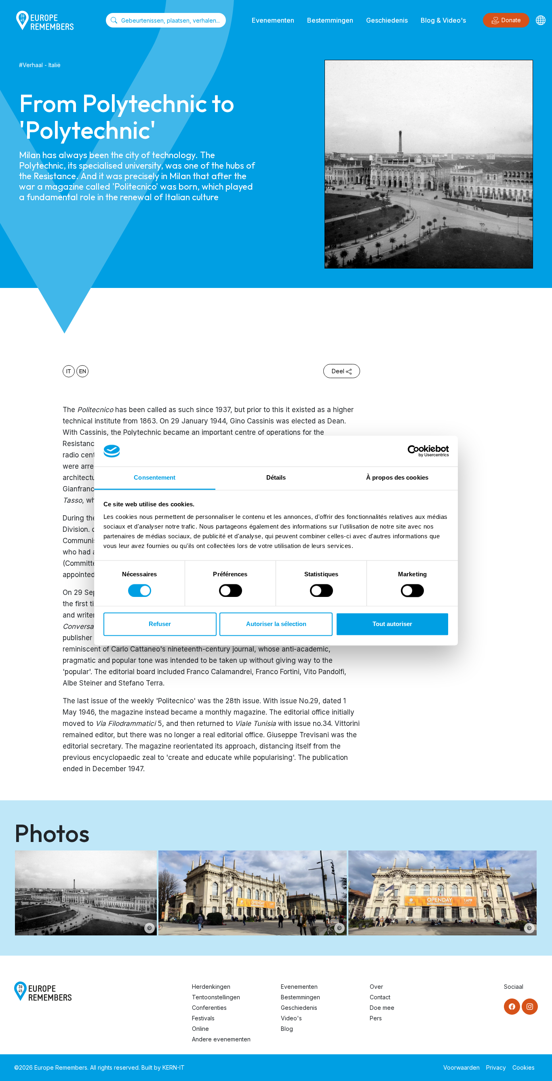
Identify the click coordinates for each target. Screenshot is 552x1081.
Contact (380, 997)
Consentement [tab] (154, 477)
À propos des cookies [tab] (397, 477)
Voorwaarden (461, 1067)
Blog (287, 1028)
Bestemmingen (330, 20)
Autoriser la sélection (276, 624)
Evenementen (273, 20)
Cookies (523, 1067)
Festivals (203, 1018)
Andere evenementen (221, 1039)
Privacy (496, 1067)
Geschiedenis (387, 20)
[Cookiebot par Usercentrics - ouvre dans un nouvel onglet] (413, 451)
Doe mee (382, 1007)
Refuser (160, 624)
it (68, 371)
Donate (511, 20)
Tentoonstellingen (216, 997)
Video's (291, 1018)
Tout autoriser (392, 624)
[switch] (230, 590)
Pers (376, 1018)
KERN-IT (173, 1067)
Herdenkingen (211, 986)
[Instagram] (530, 1006)
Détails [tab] (276, 477)
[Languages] (541, 20)
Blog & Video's (443, 20)
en (82, 371)
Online (200, 1028)
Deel (338, 371)
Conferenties (209, 1007)
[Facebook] (512, 1006)
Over (376, 986)
